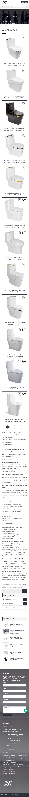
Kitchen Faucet (10, 612)
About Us (6, 723)
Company (6, 699)
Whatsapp (6, 694)
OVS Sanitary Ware (15, 735)
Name (4, 682)
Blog (8, 747)
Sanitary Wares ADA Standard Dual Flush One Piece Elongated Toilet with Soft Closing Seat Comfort (15, 227)
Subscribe (7, 715)
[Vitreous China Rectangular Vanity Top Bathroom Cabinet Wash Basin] (6, 638)
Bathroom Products (9, 23)
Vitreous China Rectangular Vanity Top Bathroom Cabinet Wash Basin (16, 639)
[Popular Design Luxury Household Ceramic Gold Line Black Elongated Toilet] (14, 113)
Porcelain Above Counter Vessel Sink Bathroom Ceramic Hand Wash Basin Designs (17, 632)
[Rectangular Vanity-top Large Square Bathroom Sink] (6, 625)
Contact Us (10, 750)
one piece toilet (17, 439)
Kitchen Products (9, 603)
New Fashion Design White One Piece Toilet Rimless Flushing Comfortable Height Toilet (14, 65)
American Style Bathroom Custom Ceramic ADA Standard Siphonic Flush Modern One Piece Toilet (14, 259)
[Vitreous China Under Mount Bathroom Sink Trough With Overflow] (6, 652)
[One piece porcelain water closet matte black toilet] (6, 659)
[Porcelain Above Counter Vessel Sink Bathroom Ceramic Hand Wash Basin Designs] (6, 632)
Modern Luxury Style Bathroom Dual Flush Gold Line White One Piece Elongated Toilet (14, 194)
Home (3, 21)
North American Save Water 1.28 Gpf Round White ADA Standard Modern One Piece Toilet (14, 421)
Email (5, 688)
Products (9, 21)
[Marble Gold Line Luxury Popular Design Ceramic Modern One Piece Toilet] (14, 274)
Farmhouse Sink (10, 608)
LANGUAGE (24, 2)
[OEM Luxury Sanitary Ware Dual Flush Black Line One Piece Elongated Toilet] (14, 145)
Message (6, 705)
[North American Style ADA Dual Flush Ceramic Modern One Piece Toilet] (14, 371)
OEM (8, 745)
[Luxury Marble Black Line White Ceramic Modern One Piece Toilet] (14, 307)
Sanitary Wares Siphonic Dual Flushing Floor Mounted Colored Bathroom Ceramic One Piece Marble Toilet (14, 356)
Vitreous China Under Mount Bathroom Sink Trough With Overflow (16, 652)
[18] (6, 645)
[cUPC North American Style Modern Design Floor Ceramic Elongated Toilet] (14, 80)
